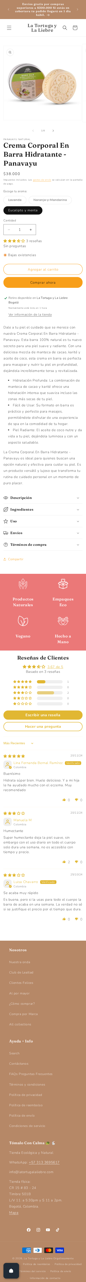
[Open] (11, 1271)
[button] (9, 28)
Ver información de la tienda (30, 314)
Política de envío (22, 1115)
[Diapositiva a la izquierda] (33, 131)
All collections (20, 1024)
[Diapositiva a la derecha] (53, 131)
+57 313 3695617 (44, 1162)
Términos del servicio (32, 1271)
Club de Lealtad (21, 972)
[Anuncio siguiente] (77, 9)
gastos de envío (42, 179)
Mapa (13, 1212)
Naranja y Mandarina (52, 201)
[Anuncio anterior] (8, 9)
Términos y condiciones (27, 1084)
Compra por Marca (23, 1014)
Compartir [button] (15, 559)
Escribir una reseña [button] (42, 715)
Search (14, 1053)
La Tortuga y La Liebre (38, 1258)
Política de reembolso (26, 1105)
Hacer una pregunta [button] (43, 726)
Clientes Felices (21, 983)
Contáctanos (19, 1063)
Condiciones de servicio (27, 1126)
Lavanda (17, 201)
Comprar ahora (43, 282)
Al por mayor (19, 993)
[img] (14, 756)
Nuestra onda (19, 962)
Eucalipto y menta (23, 210)
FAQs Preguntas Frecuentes (31, 1074)
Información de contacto (45, 1278)
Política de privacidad (25, 1095)
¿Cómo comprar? (22, 1004)
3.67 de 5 (55, 667)
